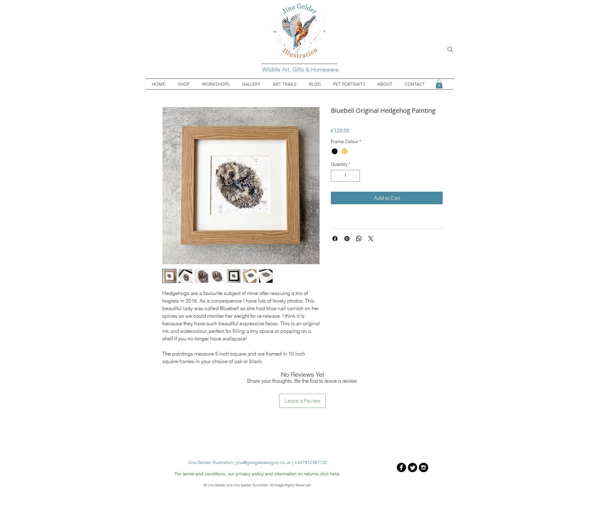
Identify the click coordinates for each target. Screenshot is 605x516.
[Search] (450, 49)
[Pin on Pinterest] (347, 238)
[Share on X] (371, 238)
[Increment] (355, 175)
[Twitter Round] (412, 467)
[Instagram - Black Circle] (423, 467)
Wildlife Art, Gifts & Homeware (301, 69)
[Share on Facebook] (335, 238)
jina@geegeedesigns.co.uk (263, 462)
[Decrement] (336, 175)
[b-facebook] (401, 467)
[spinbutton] (345, 175)
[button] (439, 84)
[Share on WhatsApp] (359, 238)
